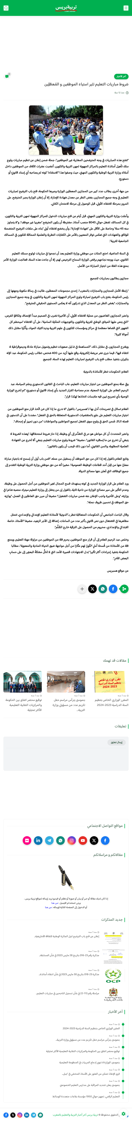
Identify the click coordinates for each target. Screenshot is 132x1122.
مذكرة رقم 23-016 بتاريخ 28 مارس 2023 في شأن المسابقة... (69, 955)
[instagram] (71, 840)
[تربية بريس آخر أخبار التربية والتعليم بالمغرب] (66, 8)
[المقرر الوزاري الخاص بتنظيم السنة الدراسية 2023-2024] (109, 682)
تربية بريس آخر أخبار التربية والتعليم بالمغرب (75, 1115)
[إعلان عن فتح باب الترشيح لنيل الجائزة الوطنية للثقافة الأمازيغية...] (113, 937)
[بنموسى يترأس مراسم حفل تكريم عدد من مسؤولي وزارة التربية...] (66, 682)
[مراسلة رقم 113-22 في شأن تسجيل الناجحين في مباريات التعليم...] (113, 994)
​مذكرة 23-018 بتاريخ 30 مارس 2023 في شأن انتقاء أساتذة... (69, 974)
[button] (113, 589)
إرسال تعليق (116, 742)
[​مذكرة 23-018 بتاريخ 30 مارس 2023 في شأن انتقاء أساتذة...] (113, 975)
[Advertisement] (66, 47)
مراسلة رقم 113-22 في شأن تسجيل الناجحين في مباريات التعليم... (67, 993)
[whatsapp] (60, 840)
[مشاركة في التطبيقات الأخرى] (82, 589)
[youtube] (83, 840)
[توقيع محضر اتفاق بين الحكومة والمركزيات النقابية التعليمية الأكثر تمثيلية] (22, 682)
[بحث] (6, 8)
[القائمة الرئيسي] (126, 8)
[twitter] (94, 840)
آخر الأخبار (121, 76)
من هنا (54, 903)
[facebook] (105, 840)
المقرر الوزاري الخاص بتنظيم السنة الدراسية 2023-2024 (112, 703)
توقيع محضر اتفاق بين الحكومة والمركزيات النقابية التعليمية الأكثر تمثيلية (24, 705)
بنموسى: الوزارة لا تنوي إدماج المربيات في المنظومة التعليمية (89, 1062)
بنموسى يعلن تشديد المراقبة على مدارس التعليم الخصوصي (90, 1085)
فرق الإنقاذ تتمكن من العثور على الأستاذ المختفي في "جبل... (91, 1074)
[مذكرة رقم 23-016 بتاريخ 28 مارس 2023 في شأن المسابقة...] (113, 956)
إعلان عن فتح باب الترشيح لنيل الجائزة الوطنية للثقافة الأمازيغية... (66, 936)
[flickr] (27, 840)
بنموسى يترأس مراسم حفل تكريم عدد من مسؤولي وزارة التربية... (69, 705)
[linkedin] (38, 840)
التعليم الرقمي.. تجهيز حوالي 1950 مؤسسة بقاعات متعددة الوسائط (86, 1097)
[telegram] (49, 840)
